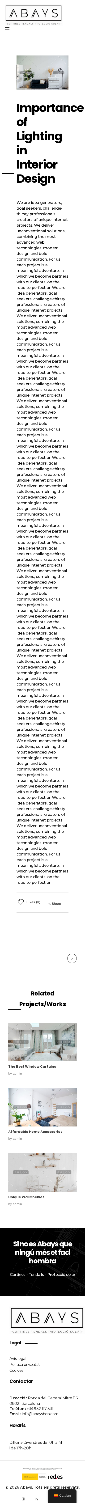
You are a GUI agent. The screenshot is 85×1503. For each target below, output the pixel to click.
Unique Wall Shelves (26, 1197)
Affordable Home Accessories (35, 1131)
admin (17, 1073)
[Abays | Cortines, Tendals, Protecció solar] (42, 15)
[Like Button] (21, 902)
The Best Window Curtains (32, 1066)
